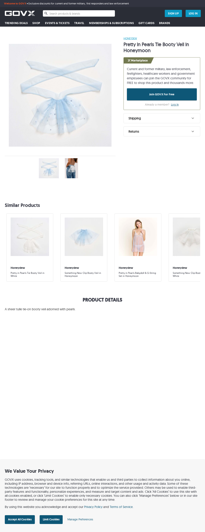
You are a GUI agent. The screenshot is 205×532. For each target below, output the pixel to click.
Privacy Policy (93, 507)
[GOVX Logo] (20, 13)
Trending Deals (16, 23)
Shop (36, 23)
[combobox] (79, 13)
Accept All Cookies (20, 519)
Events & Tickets (57, 23)
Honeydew (130, 38)
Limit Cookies (51, 519)
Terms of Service (121, 507)
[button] (162, 118)
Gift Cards (146, 23)
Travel (79, 23)
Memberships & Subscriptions (111, 23)
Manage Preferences (80, 519)
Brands (164, 23)
